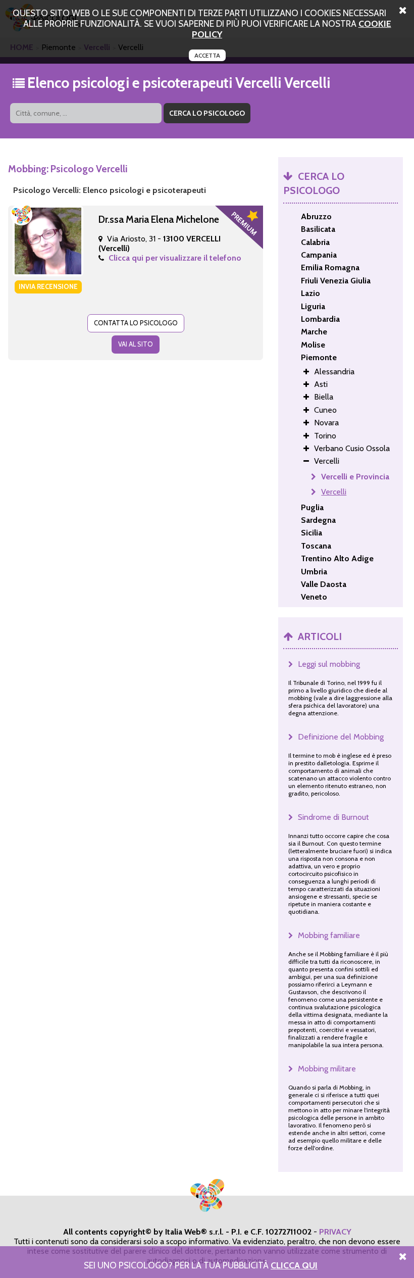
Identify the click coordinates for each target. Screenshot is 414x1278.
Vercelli (333, 492)
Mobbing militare (327, 1068)
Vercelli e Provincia (355, 476)
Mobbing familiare (329, 935)
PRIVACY (335, 1232)
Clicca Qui (294, 1265)
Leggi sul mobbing (329, 664)
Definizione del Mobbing (341, 737)
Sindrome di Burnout (333, 817)
